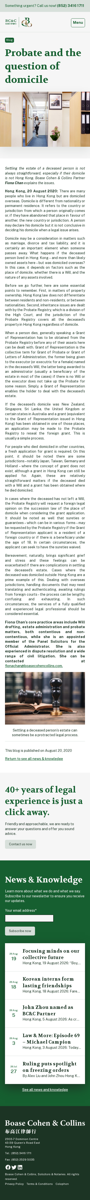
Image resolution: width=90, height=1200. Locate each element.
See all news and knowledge (45, 1090)
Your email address (20, 910)
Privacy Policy (14, 1183)
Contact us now (20, 844)
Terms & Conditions (39, 1183)
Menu (79, 22)
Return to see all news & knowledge (34, 759)
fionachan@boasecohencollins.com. (34, 666)
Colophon (62, 1183)
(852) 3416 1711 (70, 6)
